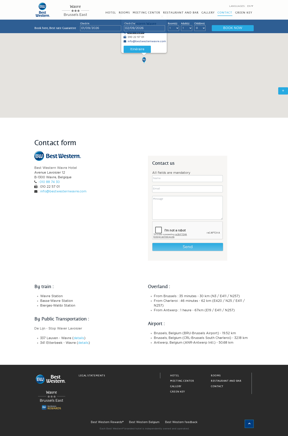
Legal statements (92, 375)
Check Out (129, 23)
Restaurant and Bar (181, 12)
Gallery (208, 12)
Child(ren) (199, 23)
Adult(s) (185, 23)
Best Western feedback (181, 422)
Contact (224, 12)
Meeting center (146, 12)
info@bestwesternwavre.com (147, 41)
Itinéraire (137, 49)
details (79, 338)
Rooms (124, 12)
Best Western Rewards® (107, 422)
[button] (144, 60)
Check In (84, 23)
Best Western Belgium (144, 422)
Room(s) (172, 23)
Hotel (110, 12)
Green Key (243, 12)
